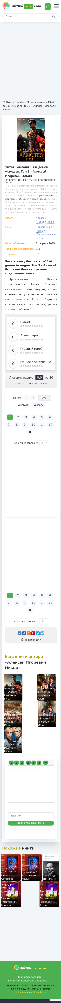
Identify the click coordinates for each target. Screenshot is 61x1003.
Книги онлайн (15, 102)
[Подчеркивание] (22, 763)
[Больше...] (45, 763)
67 (51, 425)
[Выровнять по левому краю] (28, 763)
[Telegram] (42, 633)
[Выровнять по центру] (33, 763)
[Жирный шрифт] (11, 763)
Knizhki (33, 968)
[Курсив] (16, 763)
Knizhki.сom (26, 6)
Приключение (36, 102)
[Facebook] (24, 633)
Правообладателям (29, 977)
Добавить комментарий (31, 823)
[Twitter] (38, 633)
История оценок (37, 383)
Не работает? (32, 640)
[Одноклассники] (29, 633)
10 (33, 425)
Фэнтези (28, 180)
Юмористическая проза (32, 199)
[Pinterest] (33, 633)
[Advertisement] (30, 59)
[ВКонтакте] (19, 633)
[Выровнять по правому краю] (39, 763)
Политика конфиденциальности (29, 980)
